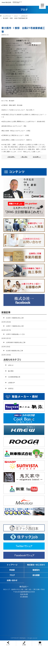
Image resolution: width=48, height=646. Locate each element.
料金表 (12, 570)
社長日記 (10, 388)
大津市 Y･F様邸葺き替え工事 (15, 326)
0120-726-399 (24, 594)
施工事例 (10, 371)
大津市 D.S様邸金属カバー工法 (15, 334)
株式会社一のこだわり (36, 565)
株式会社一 (24, 587)
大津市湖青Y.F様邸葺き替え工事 (15, 342)
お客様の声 (24, 16)
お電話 (24, 644)
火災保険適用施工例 (14, 377)
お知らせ (10, 365)
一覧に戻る (24, 157)
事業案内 (36, 570)
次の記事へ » (37, 157)
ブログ (16, 16)
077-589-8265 (24, 596)
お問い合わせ (12, 580)
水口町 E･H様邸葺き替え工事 (15, 318)
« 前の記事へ (11, 157)
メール (40, 644)
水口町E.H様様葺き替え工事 (14, 350)
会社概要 (36, 575)
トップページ (7, 16)
